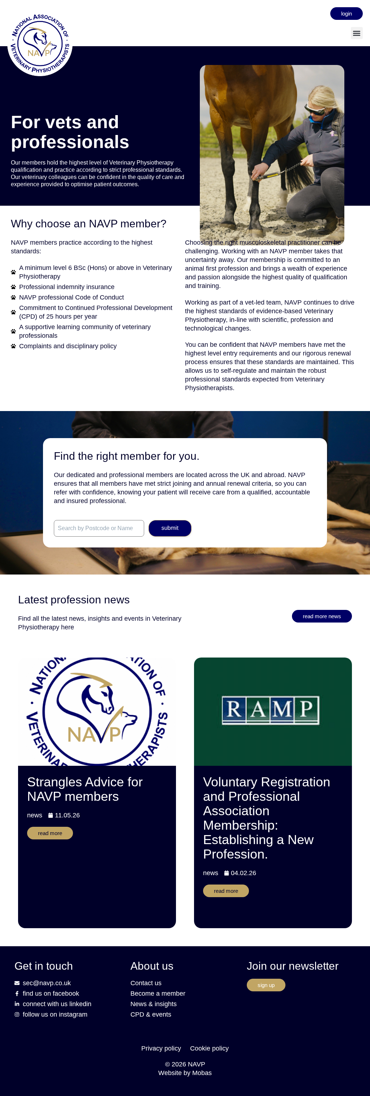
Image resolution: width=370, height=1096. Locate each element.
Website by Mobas (185, 1073)
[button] (357, 33)
